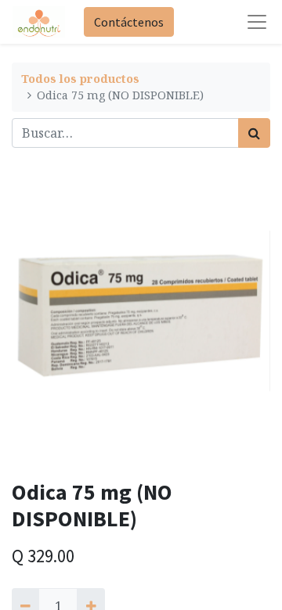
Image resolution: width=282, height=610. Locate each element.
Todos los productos (80, 78)
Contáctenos (129, 22)
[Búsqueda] (254, 133)
